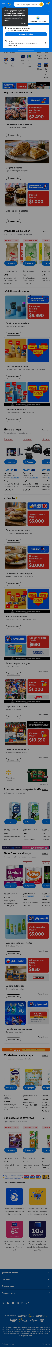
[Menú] (4, 4)
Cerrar (23, 23)
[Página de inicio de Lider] (10, 4)
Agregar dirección (26, 34)
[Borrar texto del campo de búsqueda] (37, 4)
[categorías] (41, 4)
